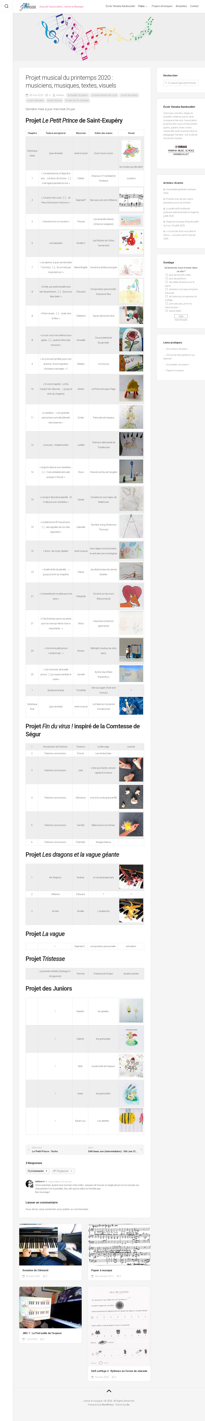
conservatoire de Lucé (104, 95)
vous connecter (47, 1209)
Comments (39, 1171)
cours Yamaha (35, 100)
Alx (127, 1404)
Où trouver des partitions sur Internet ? (179, 357)
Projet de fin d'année (77, 100)
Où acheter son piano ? (177, 364)
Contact (194, 6)
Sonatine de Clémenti (35, 1270)
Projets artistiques (162, 6)
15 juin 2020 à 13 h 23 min (59, 1181)
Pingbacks (64, 1171)
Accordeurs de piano (176, 349)
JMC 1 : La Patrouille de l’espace (42, 1333)
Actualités (181, 6)
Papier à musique (101, 1270)
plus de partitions (177, 278)
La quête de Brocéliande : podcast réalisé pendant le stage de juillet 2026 (181, 212)
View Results (181, 320)
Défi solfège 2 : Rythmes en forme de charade (119, 1371)
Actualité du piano (78, 95)
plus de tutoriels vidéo (180, 275)
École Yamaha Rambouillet (120, 6)
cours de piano (129, 95)
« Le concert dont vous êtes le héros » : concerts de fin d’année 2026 (179, 235)
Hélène (60, 95)
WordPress (108, 1404)
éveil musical (54, 100)
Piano (141, 6)
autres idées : (175, 311)
